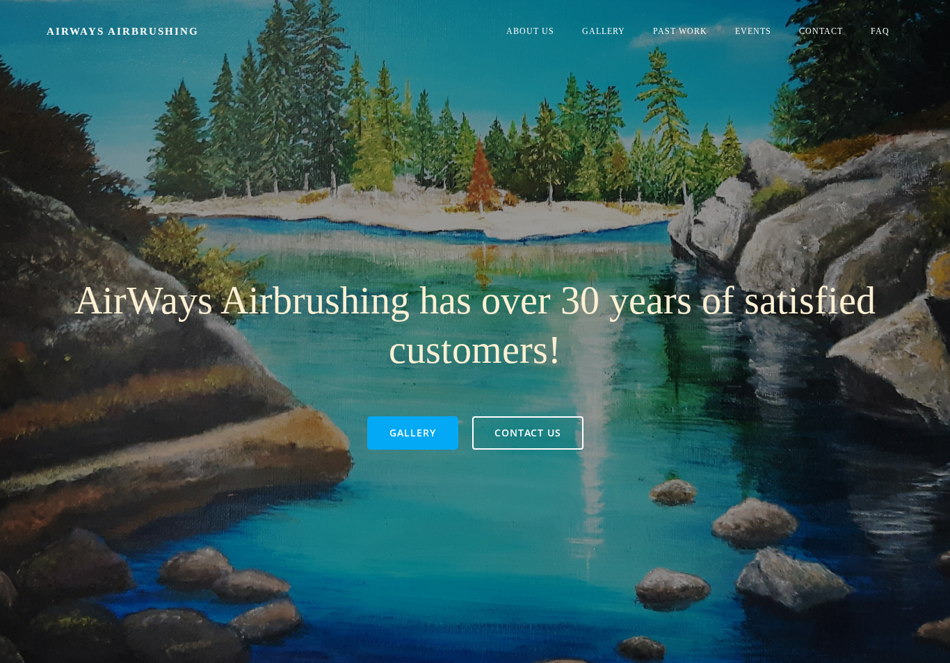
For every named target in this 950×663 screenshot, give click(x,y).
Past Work (680, 31)
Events (753, 31)
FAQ (880, 31)
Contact (821, 31)
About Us (530, 31)
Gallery (603, 31)
